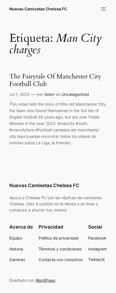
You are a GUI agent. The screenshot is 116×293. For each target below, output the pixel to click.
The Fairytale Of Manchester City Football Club (55, 80)
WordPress (45, 280)
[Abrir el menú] (103, 9)
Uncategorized (75, 94)
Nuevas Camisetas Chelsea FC (38, 8)
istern (49, 94)
